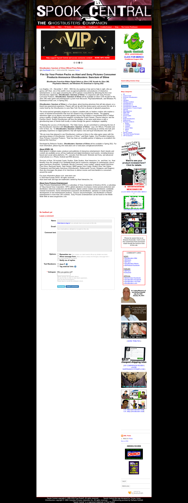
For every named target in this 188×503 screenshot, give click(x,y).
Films (60, 27)
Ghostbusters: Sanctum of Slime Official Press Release (61, 68)
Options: (52, 254)
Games (77, 70)
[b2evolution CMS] (135, 494)
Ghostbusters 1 (128, 103)
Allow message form (67, 257)
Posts (131, 438)
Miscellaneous (127, 111)
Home (53, 27)
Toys (126, 131)
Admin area (125, 486)
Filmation (126, 100)
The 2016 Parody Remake (131, 134)
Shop (116, 27)
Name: (53, 221)
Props (125, 117)
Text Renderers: (50, 264)
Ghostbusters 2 (128, 105)
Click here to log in (63, 223)
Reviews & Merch (128, 122)
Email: (53, 226)
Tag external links (67, 266)
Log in (124, 481)
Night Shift (126, 112)
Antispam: (51, 272)
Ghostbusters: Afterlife (130, 106)
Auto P (62, 264)
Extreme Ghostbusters (130, 97)
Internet (125, 109)
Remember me (65, 254)
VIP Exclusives (127, 135)
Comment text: (50, 232)
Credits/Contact (106, 27)
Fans (124, 99)
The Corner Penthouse (129, 27)
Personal (126, 114)
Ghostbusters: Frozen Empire (132, 108)
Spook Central (127, 132)
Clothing (127, 125)
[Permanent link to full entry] (40, 70)
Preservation (127, 115)
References (126, 120)
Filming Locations (128, 102)
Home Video (129, 128)
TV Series (67, 27)
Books (127, 123)
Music (127, 129)
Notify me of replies (67, 260)
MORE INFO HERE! (102, 58)
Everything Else (80, 27)
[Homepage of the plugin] (67, 264)
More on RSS (124, 441)
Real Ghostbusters (129, 118)
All (124, 94)
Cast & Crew (127, 95)
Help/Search (93, 27)
